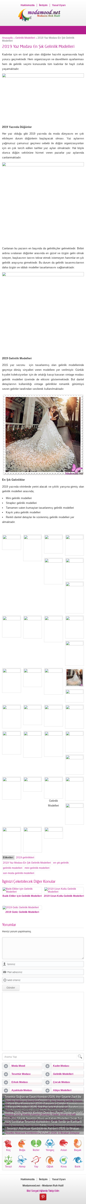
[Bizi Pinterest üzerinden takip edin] (43, 1197)
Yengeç (50, 1150)
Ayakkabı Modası (21, 1090)
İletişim (43, 5)
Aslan (64, 1150)
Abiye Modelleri (62, 1090)
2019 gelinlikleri (25, 857)
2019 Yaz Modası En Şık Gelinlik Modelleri (27, 862)
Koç (8, 1150)
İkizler (36, 1150)
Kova (64, 1166)
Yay (36, 1166)
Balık (77, 1166)
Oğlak (50, 1166)
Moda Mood (18, 1065)
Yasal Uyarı (59, 5)
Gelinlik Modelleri (25, 37)
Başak (77, 1150)
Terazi (8, 1166)
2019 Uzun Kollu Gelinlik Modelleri (64, 895)
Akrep (22, 1166)
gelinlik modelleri (12, 867)
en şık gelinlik (61, 862)
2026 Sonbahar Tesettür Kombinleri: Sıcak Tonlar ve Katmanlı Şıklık (43, 1123)
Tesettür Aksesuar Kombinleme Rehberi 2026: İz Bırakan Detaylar (43, 1130)
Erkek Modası (19, 1082)
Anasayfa (7, 37)
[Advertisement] (43, 1021)
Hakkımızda (28, 5)
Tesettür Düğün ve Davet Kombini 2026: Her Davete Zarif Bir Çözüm (43, 1098)
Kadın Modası (61, 1065)
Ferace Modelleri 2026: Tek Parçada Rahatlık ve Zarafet (43, 1107)
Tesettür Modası (20, 1074)
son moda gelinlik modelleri (18, 873)
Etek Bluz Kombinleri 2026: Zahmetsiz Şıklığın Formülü (43, 1103)
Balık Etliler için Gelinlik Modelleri (22, 895)
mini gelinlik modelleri (37, 867)
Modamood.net (31, 1185)
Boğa (22, 1150)
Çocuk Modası (61, 1082)
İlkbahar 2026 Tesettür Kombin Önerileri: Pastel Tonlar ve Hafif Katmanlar (43, 1114)
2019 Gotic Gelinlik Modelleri (22, 912)
